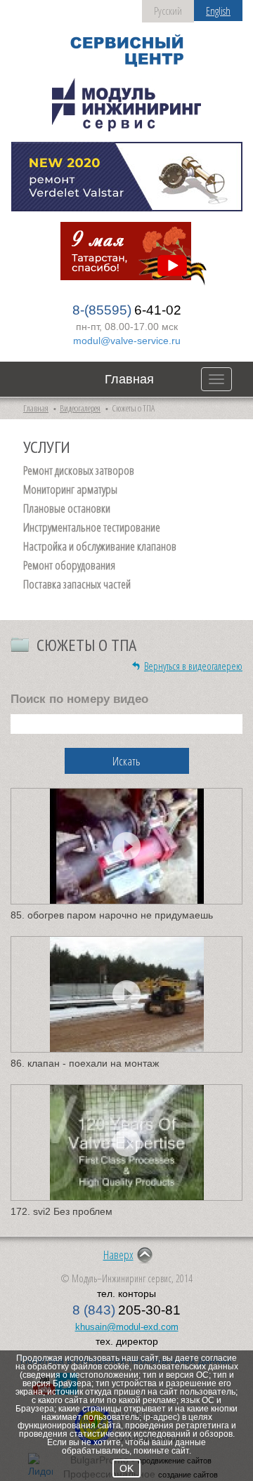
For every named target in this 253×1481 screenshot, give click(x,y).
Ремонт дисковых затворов (78, 470)
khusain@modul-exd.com (127, 1327)
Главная (129, 379)
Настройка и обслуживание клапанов (99, 546)
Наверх (118, 1254)
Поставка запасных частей (77, 584)
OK (126, 1468)
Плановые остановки (66, 508)
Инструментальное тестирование (91, 527)
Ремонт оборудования (69, 565)
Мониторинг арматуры (70, 489)
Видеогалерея (80, 408)
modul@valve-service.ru (127, 340)
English (218, 11)
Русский (168, 11)
